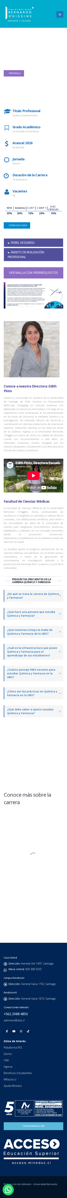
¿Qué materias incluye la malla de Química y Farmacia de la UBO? (29, 631)
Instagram (21, 1031)
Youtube (14, 1031)
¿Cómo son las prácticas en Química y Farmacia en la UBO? (32, 693)
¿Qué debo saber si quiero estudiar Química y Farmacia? (30, 711)
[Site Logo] (19, 14)
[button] (59, 14)
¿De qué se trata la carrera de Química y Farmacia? (33, 595)
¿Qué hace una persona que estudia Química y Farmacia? (31, 613)
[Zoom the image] (33, 818)
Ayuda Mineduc (13, 1086)
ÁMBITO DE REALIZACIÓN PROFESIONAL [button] (26, 254)
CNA (6, 1060)
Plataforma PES (13, 1047)
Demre (8, 1054)
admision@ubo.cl (14, 1020)
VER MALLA (14, 73)
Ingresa (8, 1066)
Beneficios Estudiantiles (18, 1073)
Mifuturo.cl (10, 1079)
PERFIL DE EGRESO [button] (22, 243)
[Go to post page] (33, 740)
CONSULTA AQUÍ (17, 225)
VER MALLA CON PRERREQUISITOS (33, 273)
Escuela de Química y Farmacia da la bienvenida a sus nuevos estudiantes (29, 765)
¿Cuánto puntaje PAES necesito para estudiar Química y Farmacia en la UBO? (31, 673)
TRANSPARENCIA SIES (33, 1126)
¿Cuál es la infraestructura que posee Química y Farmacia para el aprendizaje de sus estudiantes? (32, 651)
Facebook (7, 1031)
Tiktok (28, 1031)
